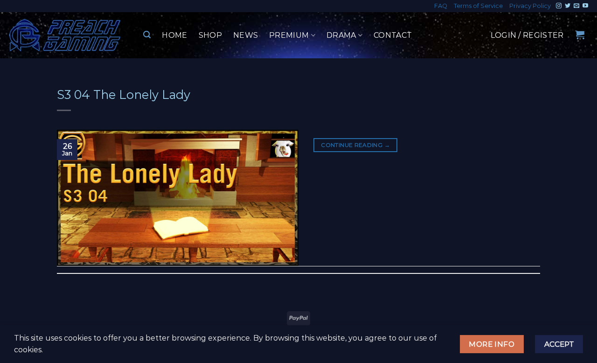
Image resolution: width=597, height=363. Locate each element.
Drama (341, 35)
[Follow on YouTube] (585, 6)
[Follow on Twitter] (567, 6)
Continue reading (355, 144)
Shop (210, 35)
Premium (289, 35)
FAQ (440, 5)
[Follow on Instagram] (559, 6)
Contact (393, 35)
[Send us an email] (576, 6)
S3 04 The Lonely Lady (123, 94)
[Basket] (579, 34)
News (245, 35)
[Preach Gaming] (65, 35)
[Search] (147, 34)
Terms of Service (478, 5)
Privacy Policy (530, 5)
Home (174, 35)
